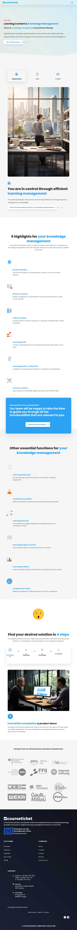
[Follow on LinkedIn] (68, 917)
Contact (41, 850)
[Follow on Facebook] (65, 917)
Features (7, 853)
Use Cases (7, 857)
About (40, 846)
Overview (7, 846)
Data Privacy (32, 912)
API (6, 860)
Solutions (7, 850)
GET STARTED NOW (12, 42)
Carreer (41, 853)
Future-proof (43, 860)
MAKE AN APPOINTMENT (37, 425)
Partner (41, 857)
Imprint (39, 912)
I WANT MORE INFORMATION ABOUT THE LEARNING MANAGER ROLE (32, 207)
